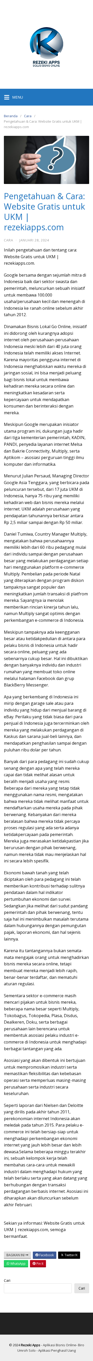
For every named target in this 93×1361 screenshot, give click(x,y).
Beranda (11, 116)
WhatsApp (18, 1263)
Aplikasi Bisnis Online (59, 1345)
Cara (28, 116)
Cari (7, 1280)
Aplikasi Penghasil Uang (57, 1350)
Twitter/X (71, 1255)
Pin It (39, 1263)
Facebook (46, 1255)
